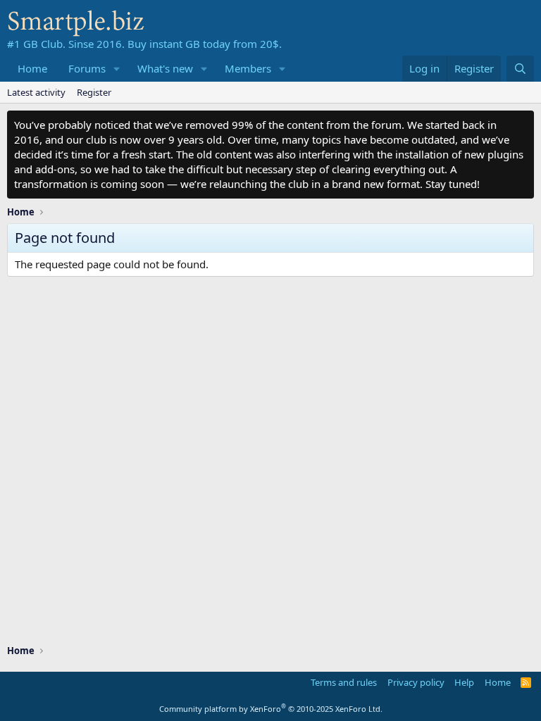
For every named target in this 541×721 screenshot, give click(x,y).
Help (464, 682)
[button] (117, 69)
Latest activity (36, 92)
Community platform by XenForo (271, 708)
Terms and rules (344, 682)
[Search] (520, 69)
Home (32, 68)
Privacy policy (415, 682)
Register (94, 92)
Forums (87, 68)
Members (248, 68)
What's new (165, 68)
